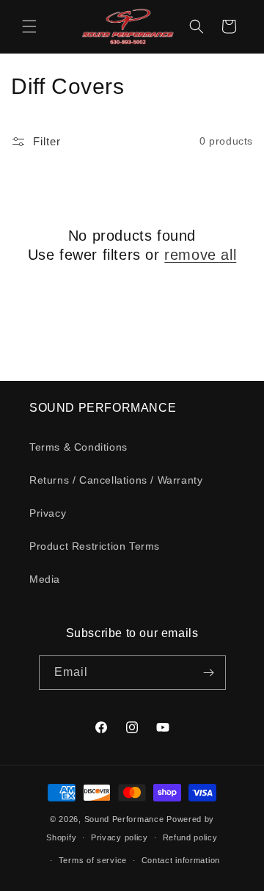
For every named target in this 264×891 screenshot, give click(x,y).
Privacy (47, 513)
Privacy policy (119, 837)
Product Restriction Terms (94, 546)
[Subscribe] (209, 672)
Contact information (181, 860)
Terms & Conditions (78, 447)
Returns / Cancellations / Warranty (115, 480)
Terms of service (93, 860)
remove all (200, 255)
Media (44, 579)
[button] (29, 26)
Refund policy (190, 837)
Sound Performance (124, 819)
